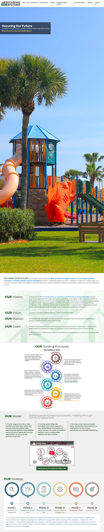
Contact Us (97, 3)
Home (23, 2)
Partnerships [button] (44, 2)
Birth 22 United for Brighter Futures (63, 278)
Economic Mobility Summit (62, 3)
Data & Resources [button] (79, 2)
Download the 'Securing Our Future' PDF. (51, 468)
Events (53, 2)
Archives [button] (90, 2)
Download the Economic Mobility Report (17, 31)
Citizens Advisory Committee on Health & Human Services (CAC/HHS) (67, 297)
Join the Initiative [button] (32, 2)
